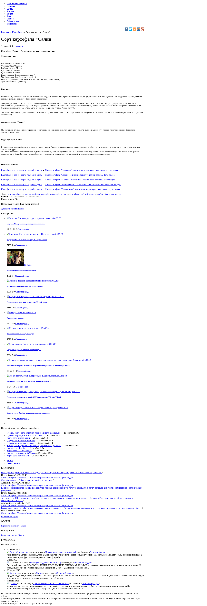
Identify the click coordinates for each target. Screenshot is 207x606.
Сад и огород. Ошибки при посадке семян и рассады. (28, 413)
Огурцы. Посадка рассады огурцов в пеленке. (26, 224)
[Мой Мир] (138, 29)
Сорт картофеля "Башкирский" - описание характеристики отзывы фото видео (83, 184)
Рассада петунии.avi (15, 318)
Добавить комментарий (12, 208)
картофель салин (60, 194)
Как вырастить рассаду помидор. (20, 334)
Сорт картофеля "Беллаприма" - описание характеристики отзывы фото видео (82, 189)
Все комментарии (9, 516)
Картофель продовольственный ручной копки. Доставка (34, 445)
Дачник (13, 583)
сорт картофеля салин (17, 194)
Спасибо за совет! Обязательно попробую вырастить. (27, 480)
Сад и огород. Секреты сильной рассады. (24, 350)
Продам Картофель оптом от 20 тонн (24, 435)
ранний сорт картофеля (40, 194)
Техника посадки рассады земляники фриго (25, 286)
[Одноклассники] (134, 29)
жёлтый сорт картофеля (109, 194)
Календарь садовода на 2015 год (45, 562)
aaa (11, 562)
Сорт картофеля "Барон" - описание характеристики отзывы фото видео (80, 175)
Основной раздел (98, 552)
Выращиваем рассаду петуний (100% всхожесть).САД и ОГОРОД (34, 397)
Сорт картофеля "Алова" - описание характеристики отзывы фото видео (80, 179)
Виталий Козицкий (19, 552)
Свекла (39, 573)
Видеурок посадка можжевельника (21, 270)
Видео (23, 526)
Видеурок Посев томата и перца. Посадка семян (27, 240)
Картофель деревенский (18, 438)
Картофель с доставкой (18, 455)
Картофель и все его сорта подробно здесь (21, 170)
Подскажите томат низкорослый (60, 552)
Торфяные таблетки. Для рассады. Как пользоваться (29, 381)
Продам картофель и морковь (21, 440)
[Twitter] (130, 29)
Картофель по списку (10, 526)
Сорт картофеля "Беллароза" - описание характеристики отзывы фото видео (81, 170)
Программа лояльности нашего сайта (51, 583)
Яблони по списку (9, 535)
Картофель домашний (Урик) (21, 453)
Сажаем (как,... (24, 229)
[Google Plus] (142, 29)
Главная (5, 32)
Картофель (17, 32)
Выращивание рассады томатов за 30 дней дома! (27, 302)
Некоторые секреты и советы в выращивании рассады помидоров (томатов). (39, 365)
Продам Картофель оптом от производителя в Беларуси (33, 433)
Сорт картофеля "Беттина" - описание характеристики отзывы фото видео (37, 477)
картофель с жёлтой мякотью (83, 194)
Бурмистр (19, 46)
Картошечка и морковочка (19, 450)
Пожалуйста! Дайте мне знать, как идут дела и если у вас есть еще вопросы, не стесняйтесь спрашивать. (51, 472)
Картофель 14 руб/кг (16, 448)
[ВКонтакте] (126, 29)
